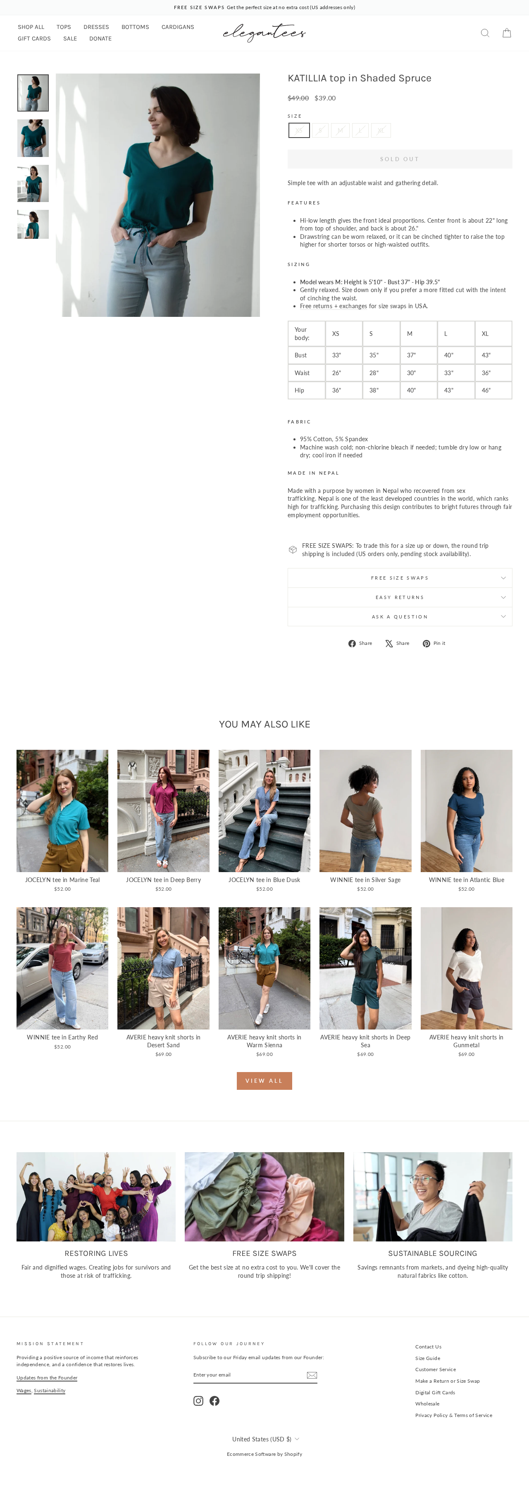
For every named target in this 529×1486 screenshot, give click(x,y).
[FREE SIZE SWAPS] (264, 1197)
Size (295, 116)
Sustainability (49, 1390)
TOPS (64, 27)
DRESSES (96, 27)
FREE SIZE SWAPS (400, 577)
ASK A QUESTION (400, 616)
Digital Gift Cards (435, 1392)
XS (299, 130)
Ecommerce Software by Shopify (264, 1454)
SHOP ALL (31, 27)
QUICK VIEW (62, 863)
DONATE (100, 38)
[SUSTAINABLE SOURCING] (432, 1197)
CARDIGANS (178, 27)
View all (264, 1080)
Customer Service (435, 1369)
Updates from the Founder (47, 1377)
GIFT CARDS (34, 38)
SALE (70, 38)
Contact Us (428, 1346)
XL (381, 130)
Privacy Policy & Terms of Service (453, 1415)
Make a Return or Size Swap (447, 1381)
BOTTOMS (135, 27)
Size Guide (427, 1358)
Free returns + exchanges (333, 305)
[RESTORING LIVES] (96, 1197)
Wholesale (427, 1403)
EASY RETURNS (400, 597)
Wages (24, 1390)
